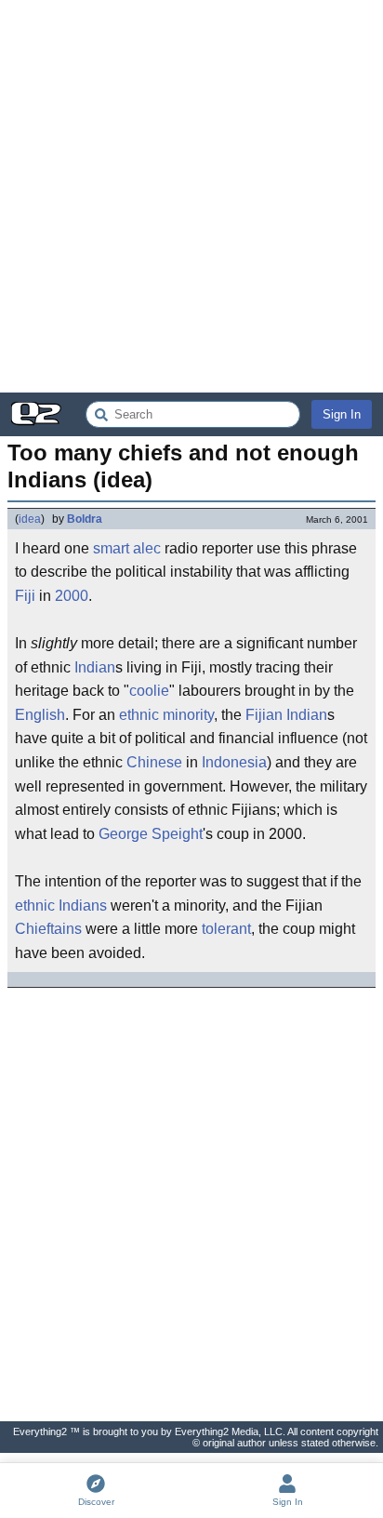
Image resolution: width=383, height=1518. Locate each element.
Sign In (342, 414)
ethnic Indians (61, 905)
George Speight (151, 834)
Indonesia (234, 762)
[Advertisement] (191, 196)
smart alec (127, 548)
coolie (149, 691)
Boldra (84, 519)
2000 (71, 596)
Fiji (25, 596)
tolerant (226, 929)
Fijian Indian (286, 715)
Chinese (154, 762)
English (40, 715)
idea (30, 519)
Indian (94, 667)
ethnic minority (166, 715)
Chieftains (48, 929)
